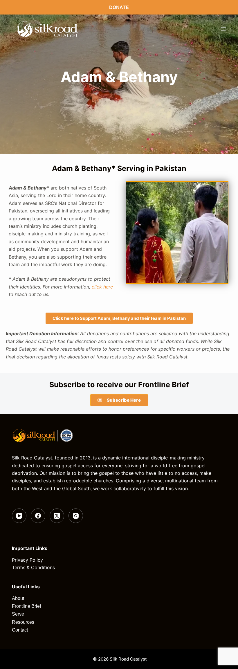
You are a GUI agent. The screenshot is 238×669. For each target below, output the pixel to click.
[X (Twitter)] (57, 515)
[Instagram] (75, 515)
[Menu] (223, 29)
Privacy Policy (27, 560)
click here (102, 287)
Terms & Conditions (33, 567)
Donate (119, 7)
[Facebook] (38, 515)
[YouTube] (19, 515)
